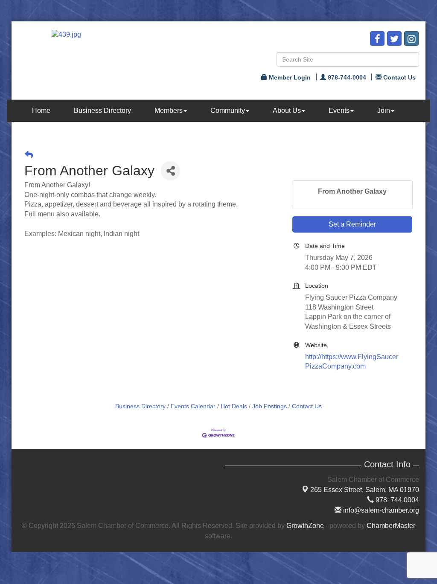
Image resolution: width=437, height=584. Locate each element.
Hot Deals (234, 406)
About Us (287, 110)
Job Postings (269, 406)
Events (339, 110)
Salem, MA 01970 (364, 489)
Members (168, 110)
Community (227, 110)
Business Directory (102, 110)
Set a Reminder (352, 224)
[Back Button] (29, 155)
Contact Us (307, 406)
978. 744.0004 (396, 500)
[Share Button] (170, 170)
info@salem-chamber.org (380, 510)
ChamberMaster (391, 525)
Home (41, 110)
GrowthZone (305, 525)
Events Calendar (193, 406)
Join (383, 110)
